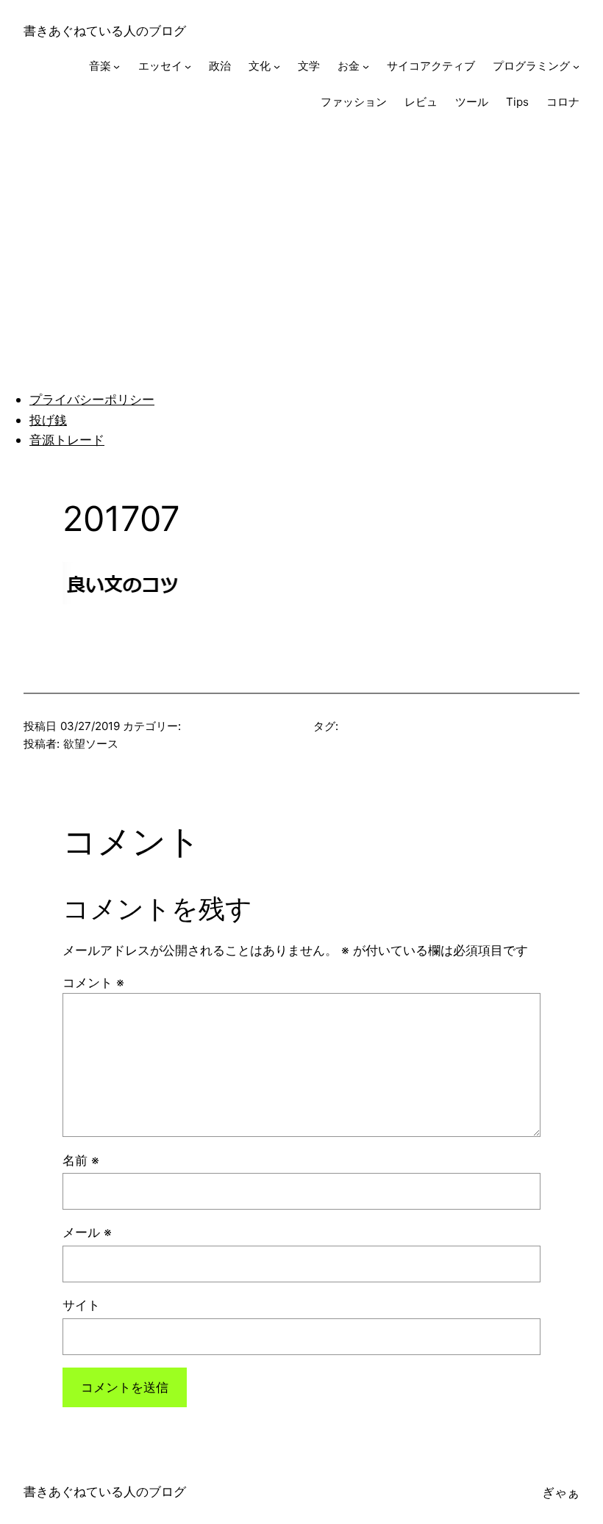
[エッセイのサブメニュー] (188, 66)
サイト (81, 1304)
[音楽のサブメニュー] (116, 66)
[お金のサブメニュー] (366, 66)
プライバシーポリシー (91, 399)
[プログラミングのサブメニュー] (576, 66)
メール (87, 1232)
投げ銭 (48, 419)
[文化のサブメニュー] (277, 66)
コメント (93, 982)
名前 (81, 1160)
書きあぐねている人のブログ (105, 30)
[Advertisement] (301, 244)
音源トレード (66, 439)
